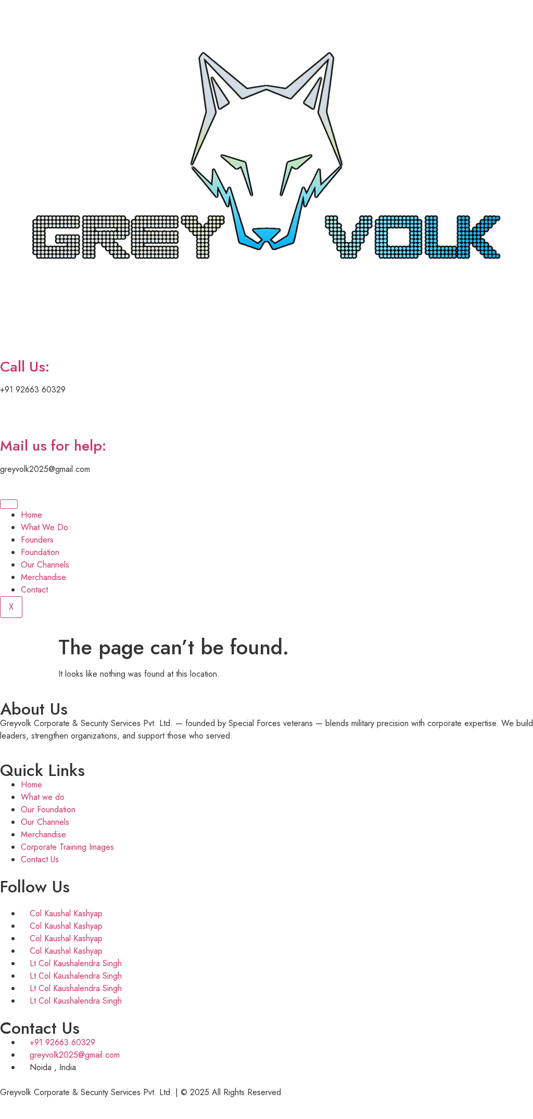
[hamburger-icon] (9, 504)
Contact (34, 590)
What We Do (44, 527)
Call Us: (24, 366)
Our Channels (45, 565)
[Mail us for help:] (13, 416)
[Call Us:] (13, 337)
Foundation (40, 552)
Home (31, 515)
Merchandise (43, 577)
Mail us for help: (53, 445)
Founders (37, 540)
